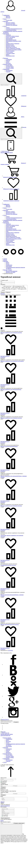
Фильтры (3, 293)
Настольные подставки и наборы (13, 49)
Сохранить (3, 783)
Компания (5, 58)
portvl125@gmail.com (5, 735)
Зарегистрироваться (5, 805)
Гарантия (8, 71)
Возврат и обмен (10, 68)
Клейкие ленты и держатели (12, 43)
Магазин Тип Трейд (10, 23)
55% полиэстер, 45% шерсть (9, 289)
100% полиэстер (7, 286)
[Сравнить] (11, 354)
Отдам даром (9, 20)
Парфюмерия (6, 15)
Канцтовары (6, 33)
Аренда (7, 27)
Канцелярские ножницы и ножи (13, 41)
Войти (22, 116)
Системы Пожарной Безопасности (14, 28)
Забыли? (2, 801)
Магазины (5, 21)
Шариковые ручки (10, 55)
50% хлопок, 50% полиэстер (18, 287)
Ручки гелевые (9, 52)
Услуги (5, 26)
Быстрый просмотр (5, 356)
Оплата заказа (9, 65)
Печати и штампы (10, 50)
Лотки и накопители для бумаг (13, 48)
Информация (6, 69)
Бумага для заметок (10, 37)
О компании (9, 59)
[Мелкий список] (11, 326)
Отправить (16, 722)
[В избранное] (11, 344)
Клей (7, 42)
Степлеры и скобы (10, 53)
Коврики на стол (10, 44)
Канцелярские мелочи (11, 39)
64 (9, 650)
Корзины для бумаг (10, 46)
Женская (8, 16)
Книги (4, 18)
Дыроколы (8, 34)
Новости (8, 60)
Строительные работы (11, 30)
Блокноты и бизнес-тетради (12, 36)
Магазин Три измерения (11, 25)
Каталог (5, 260)
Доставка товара (10, 66)
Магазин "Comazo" (10, 22)
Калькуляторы (9, 38)
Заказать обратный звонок (7, 152)
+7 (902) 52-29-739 (5, 151)
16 (8, 650)
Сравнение (23, 95)
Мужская (8, 17)
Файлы (7, 54)
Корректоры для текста (11, 47)
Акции (7, 61)
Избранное (23, 106)
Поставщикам (9, 70)
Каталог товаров (7, 737)
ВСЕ (12, 650)
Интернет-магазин (7, 64)
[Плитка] (11, 305)
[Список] (11, 316)
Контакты (8, 63)
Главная (5, 258)
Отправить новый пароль (19, 823)
